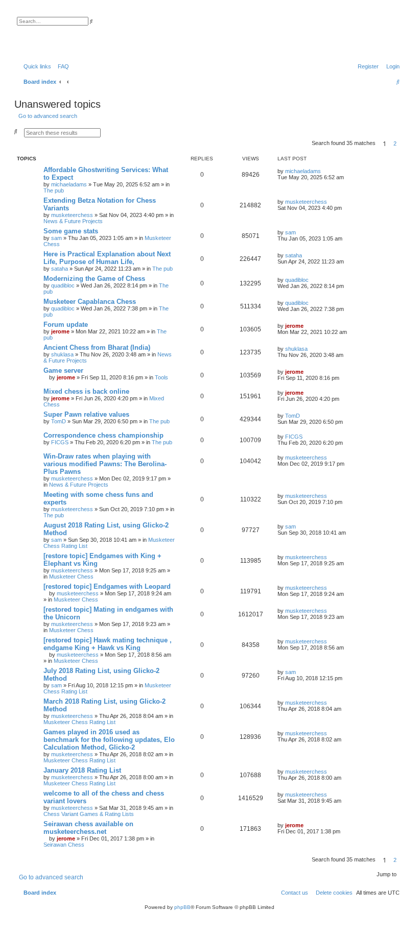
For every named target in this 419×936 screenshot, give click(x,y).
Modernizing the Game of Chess (94, 278)
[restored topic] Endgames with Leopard (107, 586)
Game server (63, 370)
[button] (403, 143)
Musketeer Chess (71, 576)
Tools (161, 377)
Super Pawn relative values (86, 414)
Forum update (65, 324)
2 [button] (395, 143)
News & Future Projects (73, 221)
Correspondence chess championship (103, 435)
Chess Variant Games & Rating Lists (88, 814)
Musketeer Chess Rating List (79, 722)
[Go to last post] (324, 171)
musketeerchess (72, 215)
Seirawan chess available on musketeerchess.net (88, 827)
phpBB (182, 907)
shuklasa (62, 354)
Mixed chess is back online (86, 391)
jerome (60, 331)
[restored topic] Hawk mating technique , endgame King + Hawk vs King (107, 644)
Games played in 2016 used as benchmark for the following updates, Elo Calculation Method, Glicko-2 (109, 739)
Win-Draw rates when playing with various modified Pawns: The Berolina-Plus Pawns (105, 463)
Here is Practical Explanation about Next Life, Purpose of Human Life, (107, 258)
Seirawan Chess (63, 845)
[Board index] (69, 33)
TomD (58, 421)
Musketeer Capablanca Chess (89, 301)
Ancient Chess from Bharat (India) (96, 347)
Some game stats (70, 231)
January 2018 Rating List (82, 770)
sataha (59, 269)
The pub (53, 190)
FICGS (59, 442)
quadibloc (63, 285)
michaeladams (69, 184)
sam (56, 238)
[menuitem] (61, 66)
